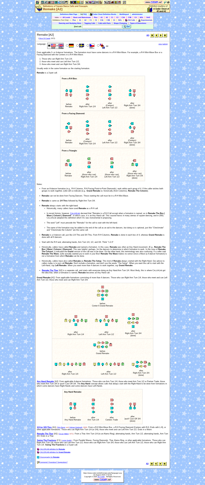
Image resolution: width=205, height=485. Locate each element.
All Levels (66, 17)
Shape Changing (120, 23)
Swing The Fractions (46, 440)
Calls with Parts (104, 23)
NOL (141, 17)
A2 (107, 17)
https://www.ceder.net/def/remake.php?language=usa (102, 473)
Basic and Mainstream (82, 17)
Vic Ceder (101, 477)
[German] (69, 46)
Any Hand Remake (45, 381)
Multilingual (124, 14)
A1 (102, 17)
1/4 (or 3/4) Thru (44, 427)
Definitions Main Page (68, 14)
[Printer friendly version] (168, 2)
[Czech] (90, 46)
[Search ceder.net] (165, 2)
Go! (128, 26)
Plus (95, 17)
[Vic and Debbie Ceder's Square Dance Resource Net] (153, 2)
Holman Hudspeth (75, 427)
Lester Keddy (67, 440)
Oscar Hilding (64, 434)
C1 (112, 17)
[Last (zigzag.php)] (165, 35)
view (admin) (163, 44)
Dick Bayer (61, 427)
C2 (117, 17)
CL (75, 213)
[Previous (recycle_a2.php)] (156, 35)
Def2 (148, 17)
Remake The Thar (50, 270)
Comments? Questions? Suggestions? (53, 462)
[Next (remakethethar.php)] (161, 35)
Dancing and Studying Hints (70, 23)
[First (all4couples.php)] (152, 35)
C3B (129, 17)
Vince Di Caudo (44, 38)
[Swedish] (80, 46)
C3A (123, 17)
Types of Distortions (138, 23)
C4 (135, 17)
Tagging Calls (89, 23)
